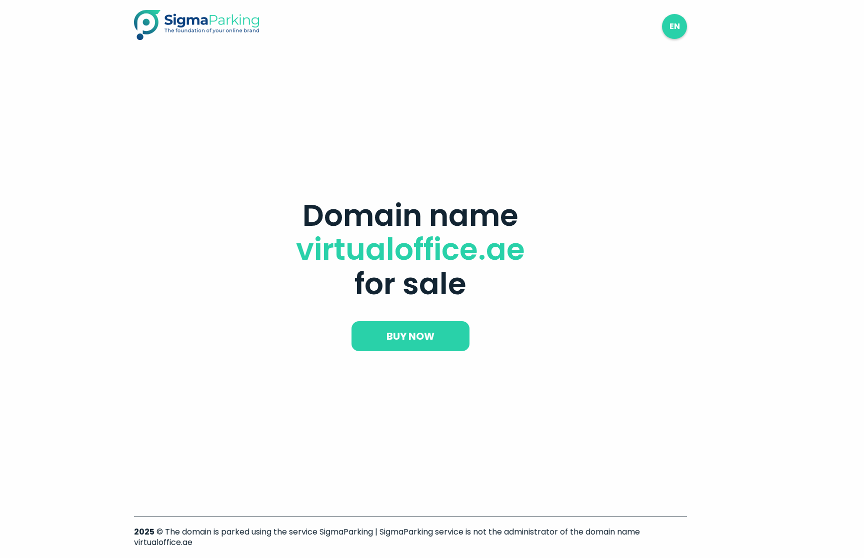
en (675, 26)
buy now (410, 336)
